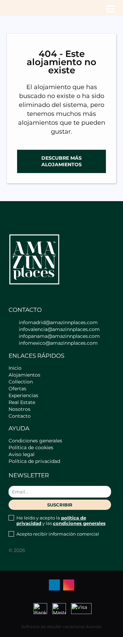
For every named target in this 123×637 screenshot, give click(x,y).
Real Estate (22, 402)
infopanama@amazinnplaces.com (59, 336)
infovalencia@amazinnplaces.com (59, 329)
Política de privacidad (34, 461)
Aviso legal (22, 454)
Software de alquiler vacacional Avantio (61, 626)
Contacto (20, 416)
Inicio (15, 368)
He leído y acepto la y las (61, 520)
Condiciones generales (35, 441)
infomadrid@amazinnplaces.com (58, 322)
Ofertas (17, 388)
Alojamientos (24, 375)
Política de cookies (31, 447)
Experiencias (23, 395)
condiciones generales (79, 523)
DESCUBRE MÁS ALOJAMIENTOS (61, 161)
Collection (21, 382)
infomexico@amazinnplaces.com (58, 343)
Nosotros (19, 409)
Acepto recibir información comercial (57, 534)
